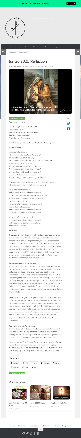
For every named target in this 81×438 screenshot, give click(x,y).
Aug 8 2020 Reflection (59, 403)
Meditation (36, 47)
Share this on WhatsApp (18, 118)
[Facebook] (23, 433)
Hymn (47, 47)
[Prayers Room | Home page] (15, 28)
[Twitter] (27, 433)
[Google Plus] (38, 433)
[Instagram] (30, 433)
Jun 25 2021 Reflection (38, 403)
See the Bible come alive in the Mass (35, 3)
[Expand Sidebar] (3, 52)
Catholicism (25, 47)
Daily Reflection (15, 52)
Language (54, 47)
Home (6, 47)
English (26, 52)
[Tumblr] (34, 433)
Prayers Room (16, 66)
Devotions (14, 47)
